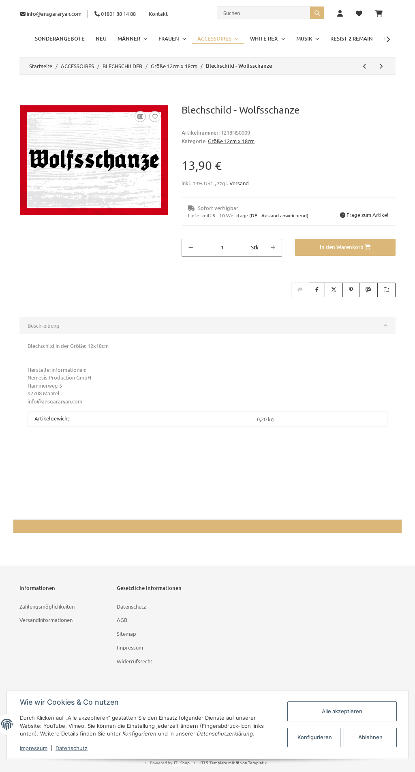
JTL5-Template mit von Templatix (233, 762)
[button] (340, 13)
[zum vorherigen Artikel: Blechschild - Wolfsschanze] (365, 66)
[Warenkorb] (382, 13)
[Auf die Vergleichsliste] (140, 116)
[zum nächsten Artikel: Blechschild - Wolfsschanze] (381, 66)
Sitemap (126, 633)
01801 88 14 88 (118, 13)
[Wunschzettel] (359, 13)
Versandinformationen (46, 619)
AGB (122, 619)
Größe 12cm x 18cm (231, 140)
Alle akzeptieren (342, 711)
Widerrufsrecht (134, 661)
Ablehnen (370, 737)
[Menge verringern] (190, 247)
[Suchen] (317, 12)
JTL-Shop (181, 762)
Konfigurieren (314, 737)
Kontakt (158, 13)
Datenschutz (131, 606)
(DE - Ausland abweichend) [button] (278, 215)
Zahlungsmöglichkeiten (47, 606)
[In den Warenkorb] (25, 99)
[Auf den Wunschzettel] (154, 116)
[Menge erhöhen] (273, 247)
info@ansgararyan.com (54, 13)
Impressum (130, 647)
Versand (239, 183)
